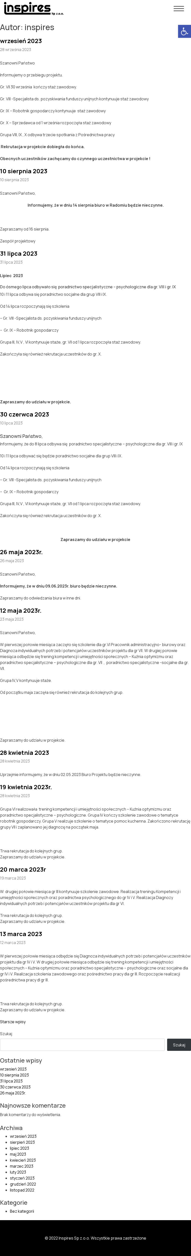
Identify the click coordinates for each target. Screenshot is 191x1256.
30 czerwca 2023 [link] (24, 414)
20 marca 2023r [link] (23, 869)
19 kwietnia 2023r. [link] (26, 787)
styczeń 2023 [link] (22, 1178)
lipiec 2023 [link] (19, 1148)
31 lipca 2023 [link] (18, 253)
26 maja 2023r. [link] (21, 552)
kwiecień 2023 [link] (23, 1160)
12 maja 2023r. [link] (21, 610)
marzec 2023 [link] (21, 1166)
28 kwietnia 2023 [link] (24, 752)
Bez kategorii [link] (22, 1211)
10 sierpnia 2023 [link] (23, 171)
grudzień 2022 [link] (23, 1184)
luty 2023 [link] (18, 1172)
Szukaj (6, 1033)
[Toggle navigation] (179, 9)
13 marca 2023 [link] (21, 934)
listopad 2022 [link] (22, 1190)
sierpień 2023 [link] (22, 1142)
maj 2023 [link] (18, 1154)
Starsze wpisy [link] (13, 1021)
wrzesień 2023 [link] (21, 41)
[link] (184, 31)
